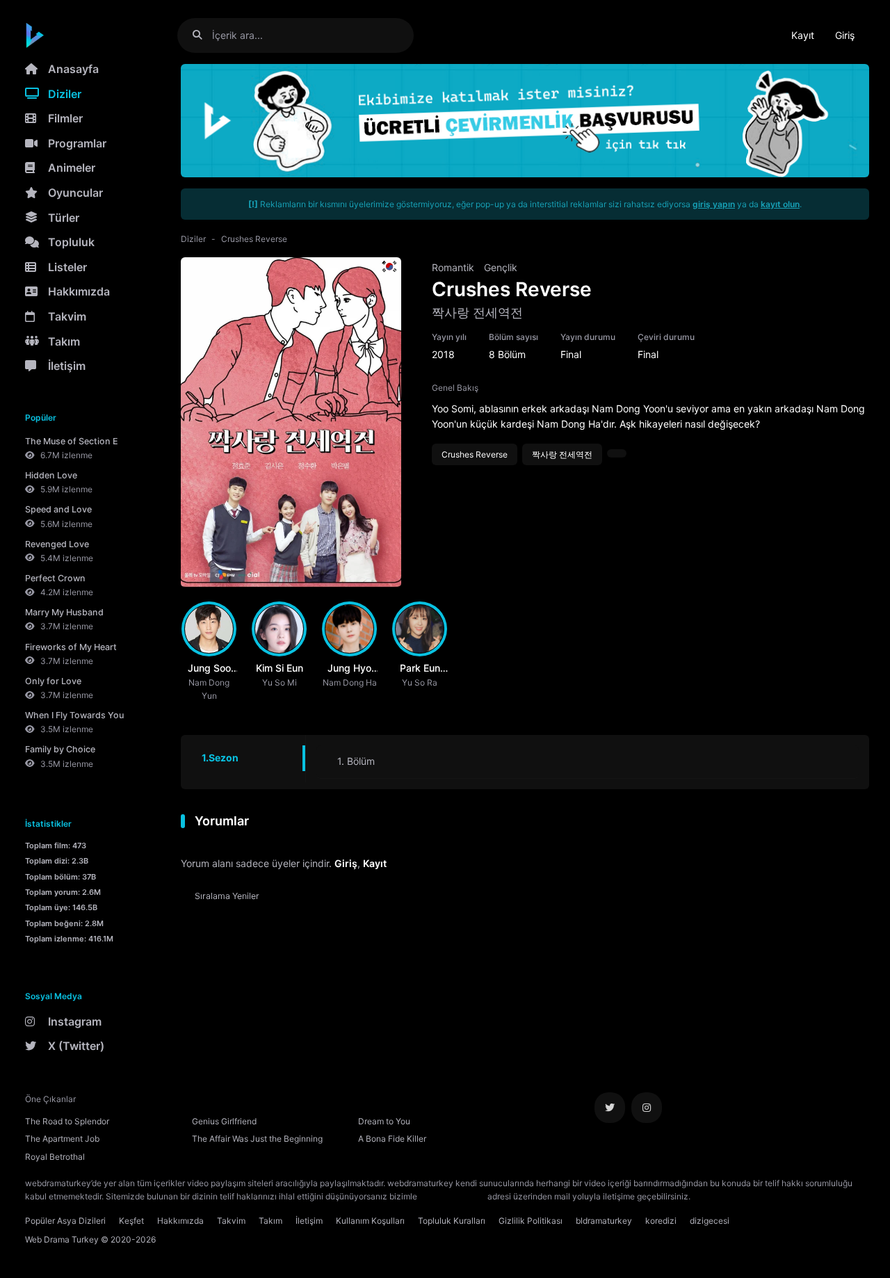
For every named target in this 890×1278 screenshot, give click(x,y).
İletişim (67, 366)
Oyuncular (75, 193)
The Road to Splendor (67, 1121)
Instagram (75, 1021)
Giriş (845, 35)
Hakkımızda (79, 291)
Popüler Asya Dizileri (65, 1220)
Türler (63, 218)
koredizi (661, 1220)
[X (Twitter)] (609, 1107)
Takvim (67, 316)
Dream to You (384, 1121)
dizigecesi (709, 1220)
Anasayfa (73, 69)
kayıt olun (780, 204)
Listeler (67, 267)
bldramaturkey (604, 1220)
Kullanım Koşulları (370, 1220)
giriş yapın (714, 204)
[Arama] (202, 35)
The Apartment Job (62, 1138)
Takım (64, 341)
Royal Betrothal (55, 1156)
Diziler (64, 94)
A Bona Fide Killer (392, 1138)
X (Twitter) (76, 1046)
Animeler (71, 168)
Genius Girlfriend (224, 1121)
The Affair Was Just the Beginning (257, 1138)
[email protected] (452, 1196)
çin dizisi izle (775, 1196)
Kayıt (802, 35)
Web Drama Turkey (62, 1239)
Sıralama (227, 896)
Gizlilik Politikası (531, 1220)
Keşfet (131, 1220)
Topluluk (71, 242)
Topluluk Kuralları (451, 1220)
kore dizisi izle (720, 1196)
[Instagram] (646, 1107)
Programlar (77, 143)
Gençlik (500, 267)
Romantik (453, 267)
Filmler (65, 118)
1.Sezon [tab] (220, 757)
